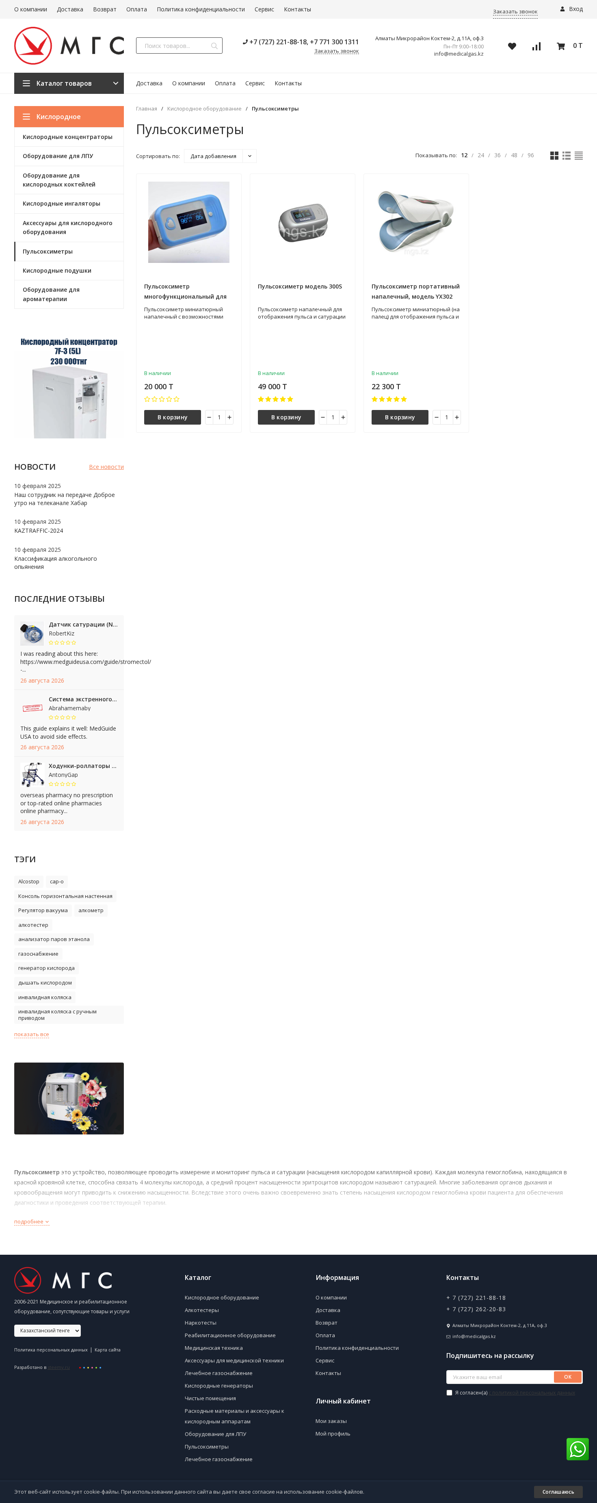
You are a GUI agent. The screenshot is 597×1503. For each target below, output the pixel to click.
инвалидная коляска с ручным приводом (57, 1015)
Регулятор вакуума (43, 910)
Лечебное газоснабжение (219, 1373)
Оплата (136, 9)
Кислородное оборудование (204, 108)
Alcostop (28, 881)
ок (567, 1376)
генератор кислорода (46, 968)
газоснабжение (38, 953)
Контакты (297, 9)
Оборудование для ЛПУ (215, 1434)
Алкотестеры (202, 1310)
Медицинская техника (214, 1347)
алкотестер (33, 924)
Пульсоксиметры (207, 1446)
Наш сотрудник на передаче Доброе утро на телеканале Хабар (64, 499)
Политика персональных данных (51, 1350)
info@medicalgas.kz (459, 53)
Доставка (70, 9)
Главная (146, 108)
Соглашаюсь (558, 1491)
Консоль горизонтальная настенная (65, 896)
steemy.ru (59, 1367)
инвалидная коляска (44, 997)
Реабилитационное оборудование (230, 1335)
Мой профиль (333, 1433)
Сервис (264, 9)
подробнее (29, 1221)
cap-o (57, 881)
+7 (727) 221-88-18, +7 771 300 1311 (303, 41)
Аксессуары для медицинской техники (234, 1360)
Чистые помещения (210, 1398)
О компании (30, 9)
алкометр (91, 910)
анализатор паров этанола (54, 939)
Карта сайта (108, 1350)
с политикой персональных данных (532, 1392)
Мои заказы (331, 1421)
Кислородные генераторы (219, 1385)
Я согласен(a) (514, 1392)
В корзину (173, 417)
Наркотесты (200, 1322)
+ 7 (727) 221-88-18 (476, 1297)
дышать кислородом (45, 982)
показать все (31, 1034)
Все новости (106, 467)
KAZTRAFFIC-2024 (38, 530)
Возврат (105, 9)
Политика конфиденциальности (201, 9)
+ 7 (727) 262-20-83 (476, 1309)
